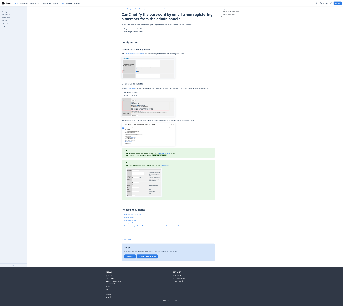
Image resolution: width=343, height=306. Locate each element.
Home (16, 3)
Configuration (225, 9)
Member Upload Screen (229, 14)
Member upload (129, 217)
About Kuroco (34, 3)
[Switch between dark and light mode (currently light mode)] (331, 3)
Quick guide (24, 3)
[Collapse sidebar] (13, 265)
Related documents (226, 17)
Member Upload (131, 88)
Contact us (176, 276)
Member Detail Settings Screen (135, 54)
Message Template (164, 153)
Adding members (129, 223)
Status (107, 297)
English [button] (324, 3)
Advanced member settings (132, 214)
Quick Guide (109, 276)
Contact (337, 3)
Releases (69, 3)
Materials (77, 3)
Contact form (130, 256)
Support (55, 3)
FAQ (62, 3)
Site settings (164, 165)
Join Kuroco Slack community (147, 256)
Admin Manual (46, 3)
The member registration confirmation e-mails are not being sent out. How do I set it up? (151, 226)
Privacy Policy (177, 281)
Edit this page (128, 239)
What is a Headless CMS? (113, 281)
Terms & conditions (179, 278)
